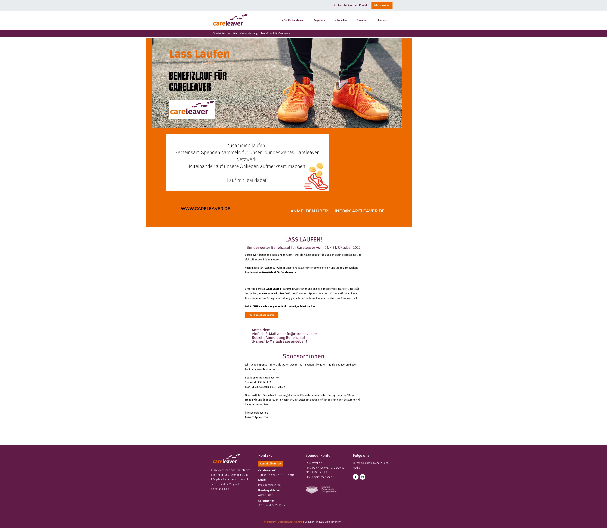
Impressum (270, 521)
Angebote (319, 20)
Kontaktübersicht (270, 463)
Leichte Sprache (347, 5)
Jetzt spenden (382, 5)
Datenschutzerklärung (290, 521)
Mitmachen (340, 20)
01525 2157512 (265, 495)
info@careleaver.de (269, 484)
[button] (334, 5)
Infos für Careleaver (293, 20)
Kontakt (364, 5)
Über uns (382, 20)
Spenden (362, 20)
